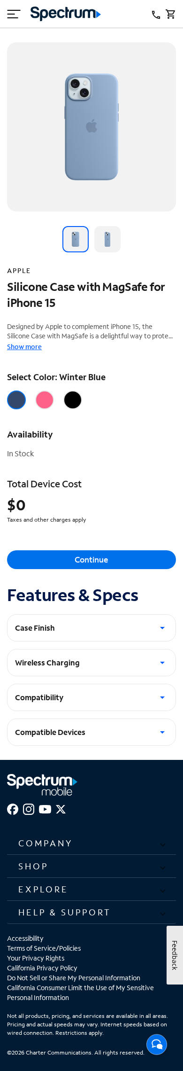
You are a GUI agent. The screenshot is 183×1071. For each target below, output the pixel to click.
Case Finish (35, 628)
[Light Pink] (44, 400)
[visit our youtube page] (45, 808)
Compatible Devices (50, 732)
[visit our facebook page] (12, 808)
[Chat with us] (157, 1047)
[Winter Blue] (16, 400)
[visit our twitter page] (61, 808)
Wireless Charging (47, 662)
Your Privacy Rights (35, 958)
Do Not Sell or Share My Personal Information (73, 977)
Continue (91, 559)
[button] (91, 843)
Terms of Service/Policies (44, 948)
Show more (24, 346)
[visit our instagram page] (28, 808)
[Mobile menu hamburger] (14, 14)
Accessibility (25, 938)
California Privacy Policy (42, 967)
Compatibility (39, 697)
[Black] (72, 400)
